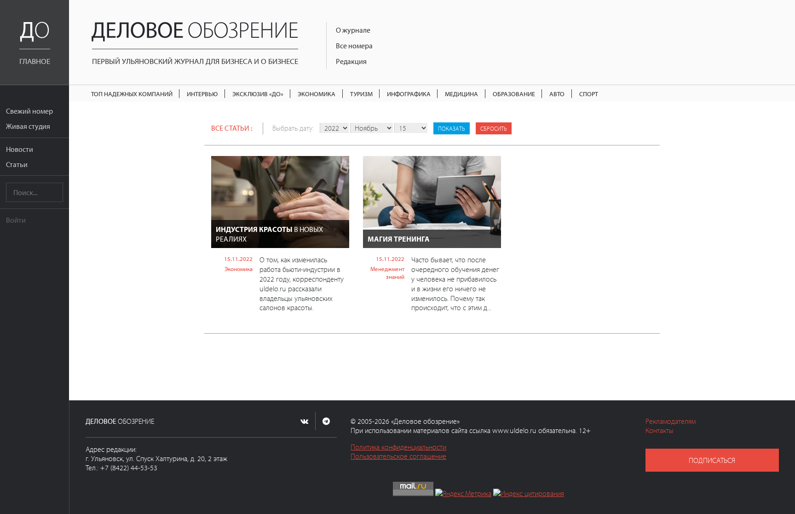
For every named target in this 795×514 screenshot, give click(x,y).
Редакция (351, 61)
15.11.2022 (238, 258)
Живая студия (28, 126)
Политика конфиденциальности (398, 446)
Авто (557, 93)
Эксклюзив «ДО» (257, 93)
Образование (514, 93)
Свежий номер (29, 111)
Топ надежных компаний (132, 93)
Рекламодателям (670, 421)
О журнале (353, 30)
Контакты (659, 430)
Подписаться (712, 460)
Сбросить (493, 128)
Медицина (461, 93)
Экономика (316, 93)
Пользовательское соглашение (398, 456)
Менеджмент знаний (387, 272)
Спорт (588, 93)
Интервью (202, 93)
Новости (19, 149)
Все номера (354, 45)
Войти (16, 220)
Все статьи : (231, 128)
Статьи (17, 164)
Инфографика (409, 93)
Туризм (361, 93)
